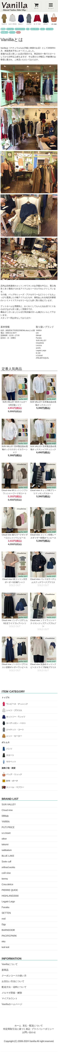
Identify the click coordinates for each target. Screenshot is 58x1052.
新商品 (3, 29)
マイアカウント (9, 998)
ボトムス (6, 742)
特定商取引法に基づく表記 (16, 1029)
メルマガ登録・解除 (12, 993)
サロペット (11, 761)
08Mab (5, 816)
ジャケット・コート (15, 729)
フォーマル (49, 29)
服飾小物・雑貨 (8, 768)
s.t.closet (6, 833)
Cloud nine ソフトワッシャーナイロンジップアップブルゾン (43, 623)
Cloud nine (7, 810)
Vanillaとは (4, 32)
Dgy (4, 924)
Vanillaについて (10, 964)
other (4, 839)
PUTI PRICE (8, 827)
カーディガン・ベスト (16, 723)
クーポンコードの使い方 (14, 975)
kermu (5, 879)
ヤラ (27, 29)
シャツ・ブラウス (14, 710)
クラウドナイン (20, 29)
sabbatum (7, 850)
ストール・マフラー (15, 787)
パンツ (9, 749)
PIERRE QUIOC (10, 890)
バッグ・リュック (14, 774)
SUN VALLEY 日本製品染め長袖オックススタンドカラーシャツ (15, 449)
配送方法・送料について (14, 987)
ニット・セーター (14, 736)
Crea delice (7, 884)
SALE (18, 32)
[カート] (36, 6)
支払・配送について (33, 1025)
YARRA (6, 821)
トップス (6, 697)
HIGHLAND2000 (10, 896)
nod (3, 918)
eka (3, 941)
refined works (8, 867)
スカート (10, 755)
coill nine (6, 873)
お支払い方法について (13, 981)
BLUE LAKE (8, 856)
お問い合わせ (29, 1032)
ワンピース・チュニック (17, 704)
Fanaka (5, 907)
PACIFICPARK (9, 936)
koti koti (5, 947)
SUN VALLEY (9, 804)
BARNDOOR (8, 930)
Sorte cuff (6, 861)
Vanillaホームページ (12, 1004)
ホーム (17, 1025)
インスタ (12, 32)
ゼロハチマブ (35, 29)
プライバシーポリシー (43, 1029)
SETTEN (6, 913)
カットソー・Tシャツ (15, 717)
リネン (42, 29)
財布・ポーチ (12, 781)
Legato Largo (8, 901)
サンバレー (10, 29)
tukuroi (5, 844)
